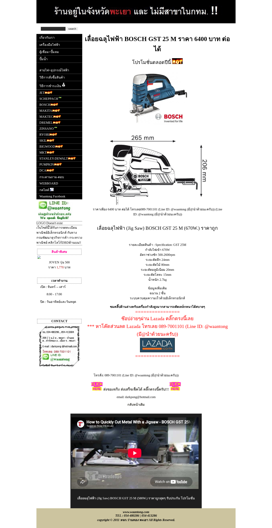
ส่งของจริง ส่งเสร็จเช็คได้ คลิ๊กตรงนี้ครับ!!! (136, 389)
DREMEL (46, 122)
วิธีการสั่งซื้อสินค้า (52, 77)
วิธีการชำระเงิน (50, 86)
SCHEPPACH (48, 98)
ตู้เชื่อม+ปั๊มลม (49, 52)
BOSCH (44, 104)
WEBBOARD (48, 183)
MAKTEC (46, 116)
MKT (43, 152)
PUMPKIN (46, 164)
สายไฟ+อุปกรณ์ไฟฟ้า (54, 70)
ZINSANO (46, 128)
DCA (42, 170)
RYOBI (44, 134)
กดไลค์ (44, 190)
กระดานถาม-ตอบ (51, 177)
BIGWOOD (47, 146)
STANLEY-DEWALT (53, 158)
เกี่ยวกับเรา (47, 37)
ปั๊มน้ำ (43, 59)
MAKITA (45, 110)
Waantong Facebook (52, 196)
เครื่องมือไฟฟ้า (49, 44)
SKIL (43, 140)
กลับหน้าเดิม (136, 404)
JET (42, 92)
